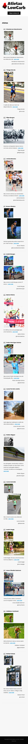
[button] (14, 13)
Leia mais (16, 59)
